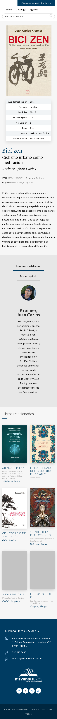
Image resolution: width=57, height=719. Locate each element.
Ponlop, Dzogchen (11, 601)
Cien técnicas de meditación (14, 535)
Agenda (33, 9)
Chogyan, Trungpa (39, 606)
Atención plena (13, 467)
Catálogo (21, 9)
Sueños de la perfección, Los (41, 533)
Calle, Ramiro (9, 540)
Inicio (9, 9)
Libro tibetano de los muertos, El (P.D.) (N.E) (41, 471)
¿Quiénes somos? (30, 3)
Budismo (40, 178)
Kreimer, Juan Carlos (19, 168)
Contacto (46, 3)
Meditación (17, 182)
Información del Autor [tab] (28, 266)
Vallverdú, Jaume (38, 544)
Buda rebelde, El (14, 594)
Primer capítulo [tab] (28, 276)
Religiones (28, 182)
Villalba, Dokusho (11, 481)
